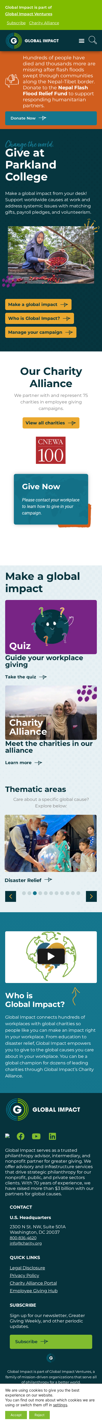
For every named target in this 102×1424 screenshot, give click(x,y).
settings (60, 1404)
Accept (16, 1415)
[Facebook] (20, 1136)
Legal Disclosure (27, 1267)
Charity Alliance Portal (33, 1283)
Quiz (20, 645)
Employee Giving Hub (34, 1290)
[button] (81, 40)
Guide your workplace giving (44, 661)
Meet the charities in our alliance (49, 746)
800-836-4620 (23, 1237)
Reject (39, 1415)
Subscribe (16, 22)
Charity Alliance (44, 22)
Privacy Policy (24, 1275)
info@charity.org (26, 1243)
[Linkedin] (52, 1136)
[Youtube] (36, 1136)
